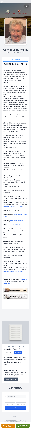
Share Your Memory (11, 379)
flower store (7, 283)
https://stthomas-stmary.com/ (13, 206)
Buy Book (18, 353)
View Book (8, 353)
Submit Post (15, 408)
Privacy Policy (10, 421)
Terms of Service (20, 421)
